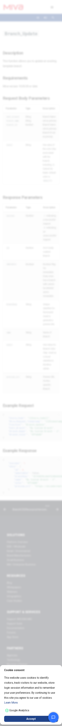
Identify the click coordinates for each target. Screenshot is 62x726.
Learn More (11, 702)
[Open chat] (53, 717)
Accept (31, 718)
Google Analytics (19, 710)
